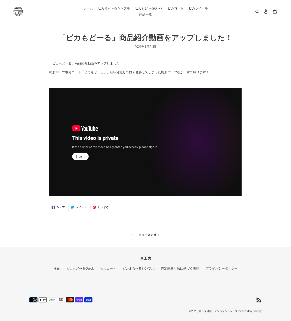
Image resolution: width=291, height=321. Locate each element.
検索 (56, 268)
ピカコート (108, 268)
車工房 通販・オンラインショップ (218, 311)
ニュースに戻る (149, 234)
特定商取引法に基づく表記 (180, 268)
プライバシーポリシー (222, 268)
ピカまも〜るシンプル (138, 268)
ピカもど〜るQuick (80, 268)
